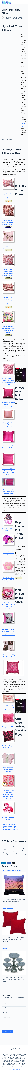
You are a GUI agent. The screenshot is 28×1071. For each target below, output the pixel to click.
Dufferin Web (16, 1069)
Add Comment (7, 1017)
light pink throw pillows (23, 125)
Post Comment (7, 1031)
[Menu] (25, 2)
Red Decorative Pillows (8, 908)
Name (5, 1003)
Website (5, 1012)
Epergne (4, 948)
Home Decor (13, 18)
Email (4, 1008)
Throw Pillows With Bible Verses (11, 870)
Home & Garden (5, 18)
